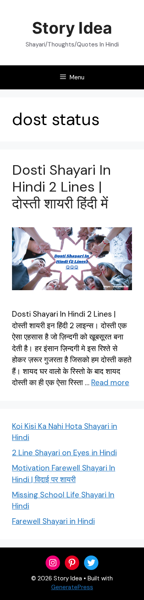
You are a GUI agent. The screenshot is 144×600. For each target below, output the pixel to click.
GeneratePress (72, 587)
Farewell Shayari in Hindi (53, 521)
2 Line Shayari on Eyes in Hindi (64, 453)
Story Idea (72, 28)
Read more (110, 383)
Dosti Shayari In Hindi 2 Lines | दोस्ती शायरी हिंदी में (61, 187)
